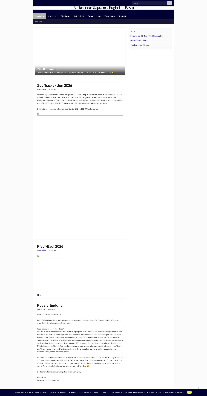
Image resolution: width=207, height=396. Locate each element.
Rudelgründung (49, 305)
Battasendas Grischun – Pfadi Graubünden (146, 36)
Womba (42, 309)
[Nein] (204, 392)
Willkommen (47, 69)
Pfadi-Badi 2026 (50, 246)
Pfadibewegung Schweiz (139, 45)
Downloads (110, 16)
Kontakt (122, 16)
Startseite (39, 16)
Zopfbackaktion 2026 (54, 85)
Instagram (38, 22)
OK (189, 392)
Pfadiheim (65, 16)
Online (92, 103)
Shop (98, 16)
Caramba (43, 89)
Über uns (52, 16)
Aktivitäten (79, 16)
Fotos (90, 16)
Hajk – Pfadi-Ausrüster (138, 40)
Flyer (39, 295)
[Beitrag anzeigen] (80, 51)
